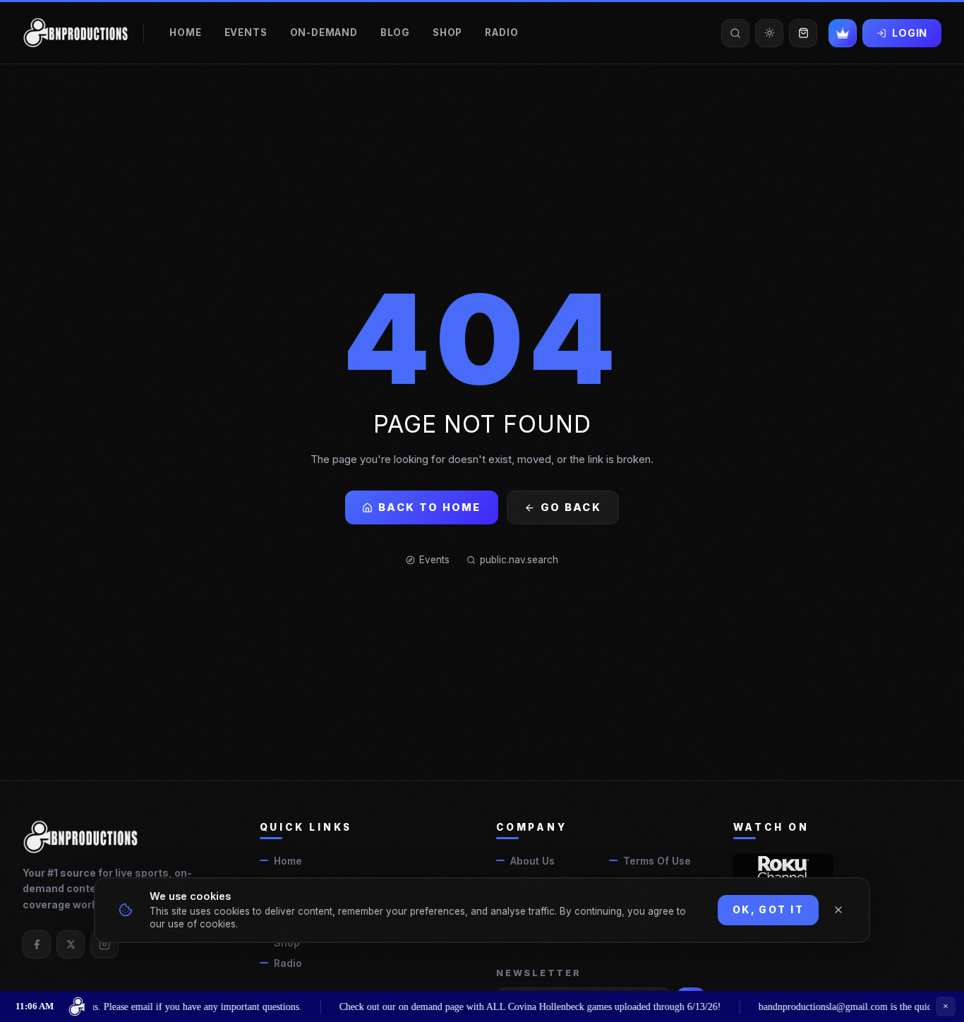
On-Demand (324, 32)
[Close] (838, 910)
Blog (395, 32)
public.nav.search (519, 559)
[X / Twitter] (70, 944)
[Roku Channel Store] (783, 868)
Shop (447, 32)
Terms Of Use (657, 861)
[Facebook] (37, 944)
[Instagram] (104, 944)
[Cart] (803, 33)
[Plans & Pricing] (843, 33)
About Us (532, 861)
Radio (501, 32)
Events (245, 32)
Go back (571, 507)
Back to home (429, 507)
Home (185, 32)
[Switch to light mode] (769, 33)
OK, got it (768, 909)
